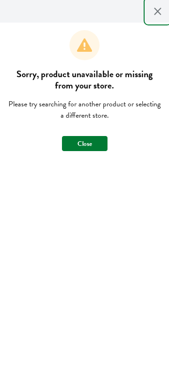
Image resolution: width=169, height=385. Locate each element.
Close (84, 144)
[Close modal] (157, 11)
